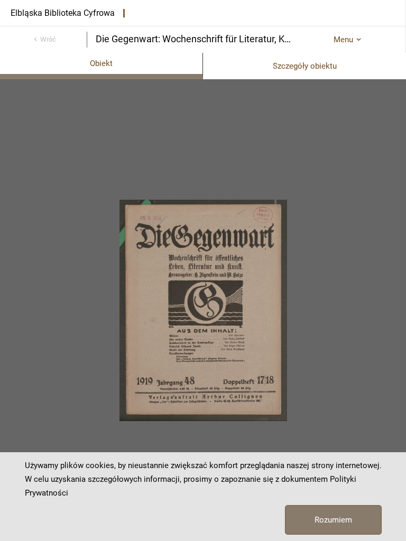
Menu (343, 39)
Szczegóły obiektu (305, 66)
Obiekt (101, 63)
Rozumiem (333, 520)
